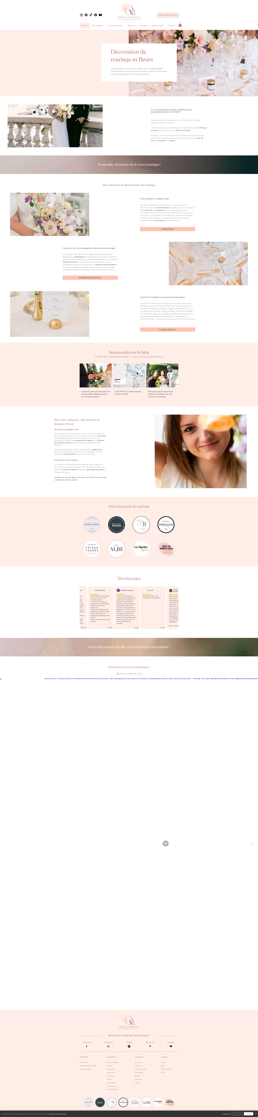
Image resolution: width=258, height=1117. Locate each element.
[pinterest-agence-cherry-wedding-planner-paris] (150, 1046)
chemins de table (147, 319)
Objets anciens (111, 1086)
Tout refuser (237, 1114)
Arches (109, 1079)
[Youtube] (171, 1046)
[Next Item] (252, 843)
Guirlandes (110, 1076)
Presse (137, 1083)
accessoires (157, 314)
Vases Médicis (111, 1083)
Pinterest (150, 1042)
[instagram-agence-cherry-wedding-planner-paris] (108, 1046)
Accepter (248, 1114)
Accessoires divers (112, 1089)
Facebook (87, 1042)
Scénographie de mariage (88, 1066)
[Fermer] (255, 1113)
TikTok (129, 1042)
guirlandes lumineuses (178, 314)
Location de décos (85, 1069)
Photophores (111, 1069)
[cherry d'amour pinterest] (86, 15)
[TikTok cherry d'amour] (91, 15)
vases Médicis (180, 316)
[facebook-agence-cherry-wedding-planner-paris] (86, 1046)
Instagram (108, 1042)
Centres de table (168, 311)
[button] (98, 25)
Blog (162, 1066)
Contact (163, 1062)
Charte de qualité (140, 1069)
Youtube (171, 1042)
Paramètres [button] (226, 1114)
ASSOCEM (138, 1066)
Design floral (83, 1062)
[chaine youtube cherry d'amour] (100, 15)
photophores (168, 316)
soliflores (148, 314)
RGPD (163, 1072)
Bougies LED (111, 1072)
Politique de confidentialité (57, 1114)
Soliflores (110, 1066)
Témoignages (139, 1072)
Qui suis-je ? (138, 1062)
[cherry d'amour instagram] (81, 15)
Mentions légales (166, 1069)
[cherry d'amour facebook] (95, 15)
